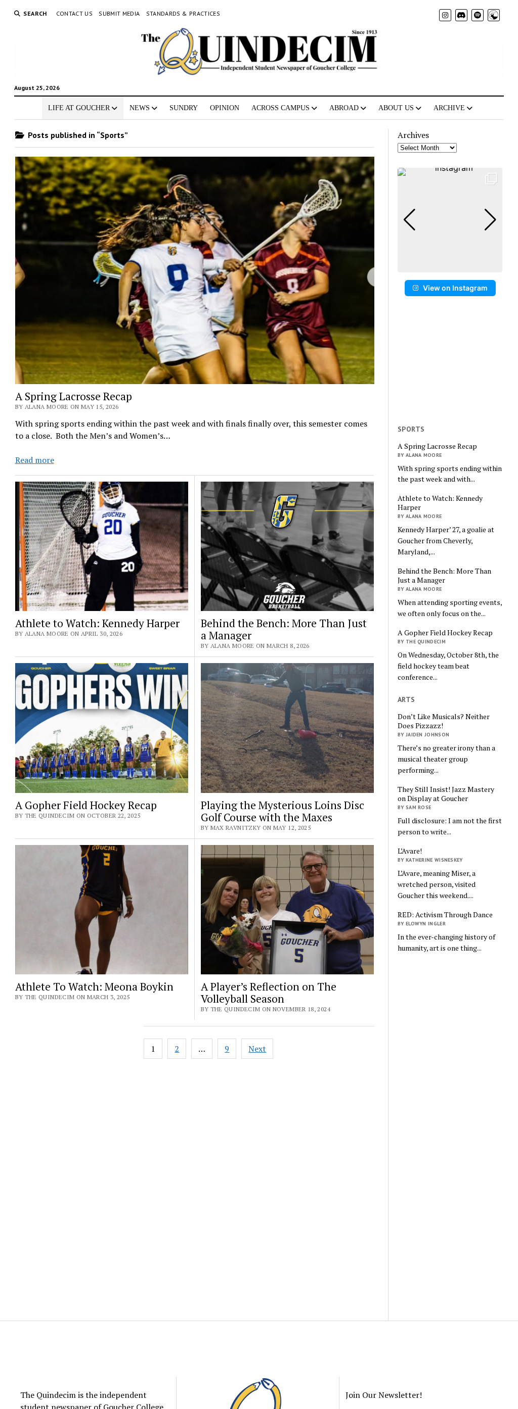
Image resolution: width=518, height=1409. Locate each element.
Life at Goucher (79, 108)
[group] (450, 220)
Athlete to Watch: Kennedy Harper (97, 623)
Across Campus (280, 108)
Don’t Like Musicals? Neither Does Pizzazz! (444, 721)
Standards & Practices (183, 13)
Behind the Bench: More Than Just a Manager (284, 629)
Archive (449, 108)
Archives (413, 134)
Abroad (344, 108)
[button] (450, 265)
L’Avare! (410, 851)
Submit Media (119, 13)
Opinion (224, 108)
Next (257, 1048)
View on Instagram (455, 288)
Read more (34, 459)
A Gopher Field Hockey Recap (86, 805)
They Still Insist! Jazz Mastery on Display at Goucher (446, 794)
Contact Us (74, 13)
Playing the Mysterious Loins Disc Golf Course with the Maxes (282, 811)
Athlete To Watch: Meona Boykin (94, 986)
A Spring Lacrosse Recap (73, 396)
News (140, 108)
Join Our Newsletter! (384, 1394)
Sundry (183, 108)
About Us (396, 108)
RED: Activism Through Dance (445, 914)
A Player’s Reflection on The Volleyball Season (268, 992)
